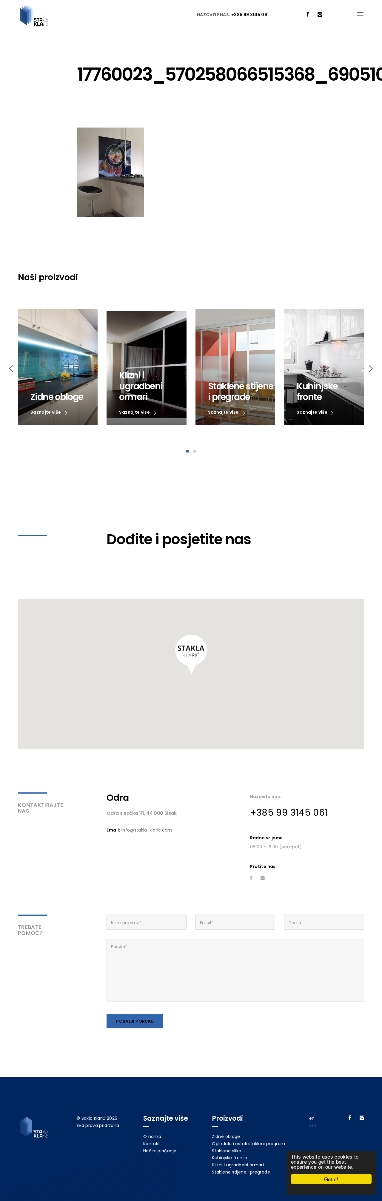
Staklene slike (226, 1151)
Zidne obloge (226, 1136)
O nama (152, 1136)
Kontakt (151, 1144)
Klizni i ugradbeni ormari (238, 1165)
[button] (191, 654)
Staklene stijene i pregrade (241, 1172)
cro (312, 1125)
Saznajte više (46, 412)
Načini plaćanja (159, 1151)
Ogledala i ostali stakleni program (248, 1144)
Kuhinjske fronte (229, 1158)
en (312, 1118)
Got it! (331, 1179)
